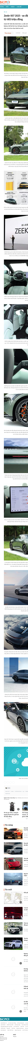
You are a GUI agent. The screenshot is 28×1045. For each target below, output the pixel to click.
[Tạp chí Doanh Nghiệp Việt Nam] (5, 818)
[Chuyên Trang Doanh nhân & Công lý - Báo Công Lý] (25, 847)
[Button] (12, 33)
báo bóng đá (3, 1030)
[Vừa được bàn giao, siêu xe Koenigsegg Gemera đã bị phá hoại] (13, 864)
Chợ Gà (26, 1028)
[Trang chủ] (5, 2)
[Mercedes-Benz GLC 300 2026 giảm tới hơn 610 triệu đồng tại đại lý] (13, 928)
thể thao (13, 1028)
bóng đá (8, 1028)
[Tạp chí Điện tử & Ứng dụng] (25, 990)
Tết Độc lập (3, 1028)
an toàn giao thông (12, 1023)
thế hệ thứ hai (18, 791)
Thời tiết (22, 1026)
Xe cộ (5, 12)
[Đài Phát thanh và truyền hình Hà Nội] (25, 894)
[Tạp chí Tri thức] (25, 862)
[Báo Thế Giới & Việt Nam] (25, 942)
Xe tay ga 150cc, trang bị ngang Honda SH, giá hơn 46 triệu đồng (11, 814)
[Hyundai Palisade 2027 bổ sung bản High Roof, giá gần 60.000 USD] (13, 848)
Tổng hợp (14, 1036)
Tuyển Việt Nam (10, 1030)
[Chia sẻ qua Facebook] (5, 782)
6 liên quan (24, 32)
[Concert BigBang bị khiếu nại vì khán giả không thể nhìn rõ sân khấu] (13, 913)
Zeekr (12, 791)
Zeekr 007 (7, 791)
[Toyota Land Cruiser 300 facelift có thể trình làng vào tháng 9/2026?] (13, 943)
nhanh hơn (7, 793)
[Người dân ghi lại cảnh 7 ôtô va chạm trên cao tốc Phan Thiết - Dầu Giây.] (13, 879)
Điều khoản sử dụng (3, 1037)
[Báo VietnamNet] (25, 832)
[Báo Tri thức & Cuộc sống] (8, 33)
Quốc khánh (3, 1024)
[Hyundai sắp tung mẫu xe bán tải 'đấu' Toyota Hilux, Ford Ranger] (13, 833)
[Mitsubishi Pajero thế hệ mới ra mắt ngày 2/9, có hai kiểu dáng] (13, 992)
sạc (23, 791)
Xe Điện (8, 788)
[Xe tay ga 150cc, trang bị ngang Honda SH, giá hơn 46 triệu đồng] (12, 806)
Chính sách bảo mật (3, 1039)
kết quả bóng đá (20, 1023)
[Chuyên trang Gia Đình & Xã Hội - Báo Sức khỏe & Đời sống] (25, 957)
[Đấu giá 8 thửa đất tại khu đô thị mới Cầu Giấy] (13, 898)
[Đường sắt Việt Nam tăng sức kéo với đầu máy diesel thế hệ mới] (13, 974)
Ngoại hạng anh (18, 1030)
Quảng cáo (2, 1040)
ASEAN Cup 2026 (10, 1024)
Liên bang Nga (17, 1024)
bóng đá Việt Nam (20, 1028)
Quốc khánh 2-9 (4, 1023)
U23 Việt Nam (16, 1026)
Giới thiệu (2, 1036)
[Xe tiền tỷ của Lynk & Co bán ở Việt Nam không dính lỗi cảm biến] (13, 1007)
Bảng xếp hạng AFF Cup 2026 (6, 1026)
